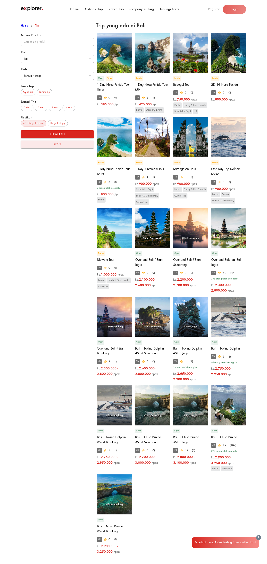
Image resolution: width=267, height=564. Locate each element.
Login (234, 9)
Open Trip (28, 92)
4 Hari (69, 107)
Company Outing (141, 9)
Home (74, 9)
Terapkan (57, 134)
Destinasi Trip (93, 9)
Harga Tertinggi (57, 123)
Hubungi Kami (169, 9)
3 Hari (55, 107)
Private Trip (116, 9)
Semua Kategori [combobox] (33, 75)
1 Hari (27, 107)
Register (214, 9)
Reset (57, 144)
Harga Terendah (36, 123)
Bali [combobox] (26, 58)
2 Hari (41, 107)
